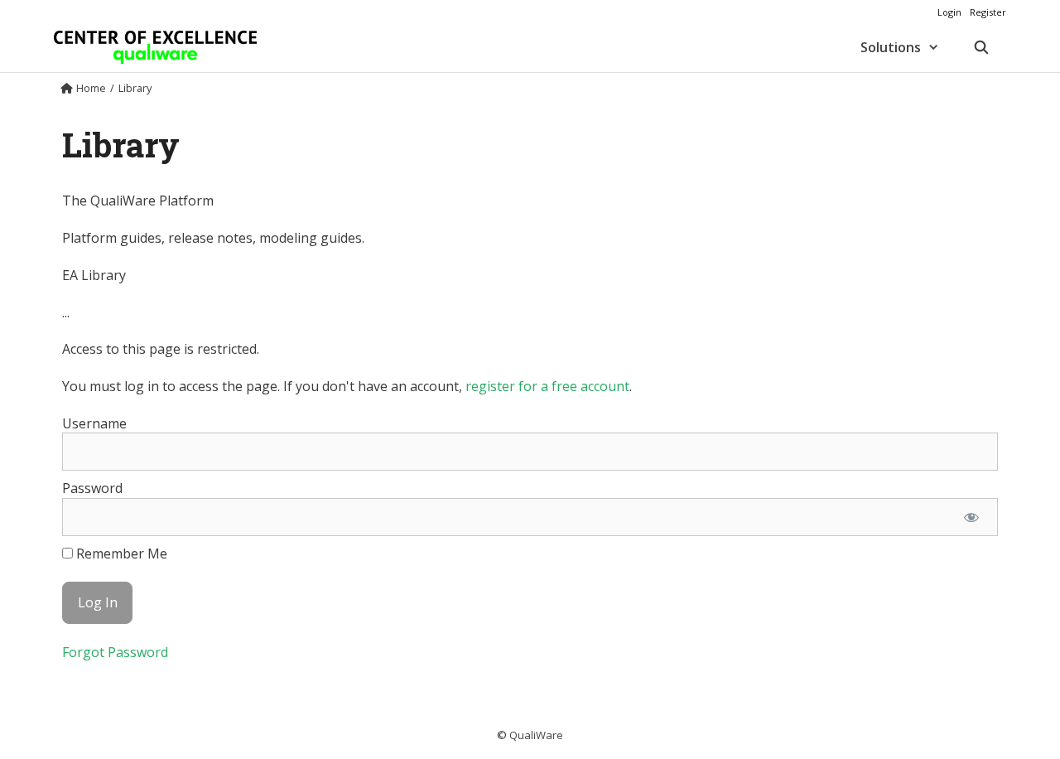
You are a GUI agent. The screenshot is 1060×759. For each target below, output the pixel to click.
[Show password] (971, 517)
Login (949, 12)
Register (988, 12)
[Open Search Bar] (981, 47)
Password (92, 488)
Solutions (890, 47)
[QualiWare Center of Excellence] (155, 47)
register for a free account (547, 386)
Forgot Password (115, 652)
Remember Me (120, 553)
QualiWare (536, 735)
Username (94, 423)
